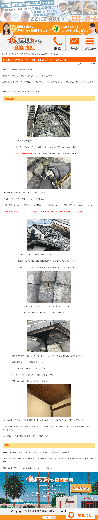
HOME (4, 54)
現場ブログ (13, 54)
